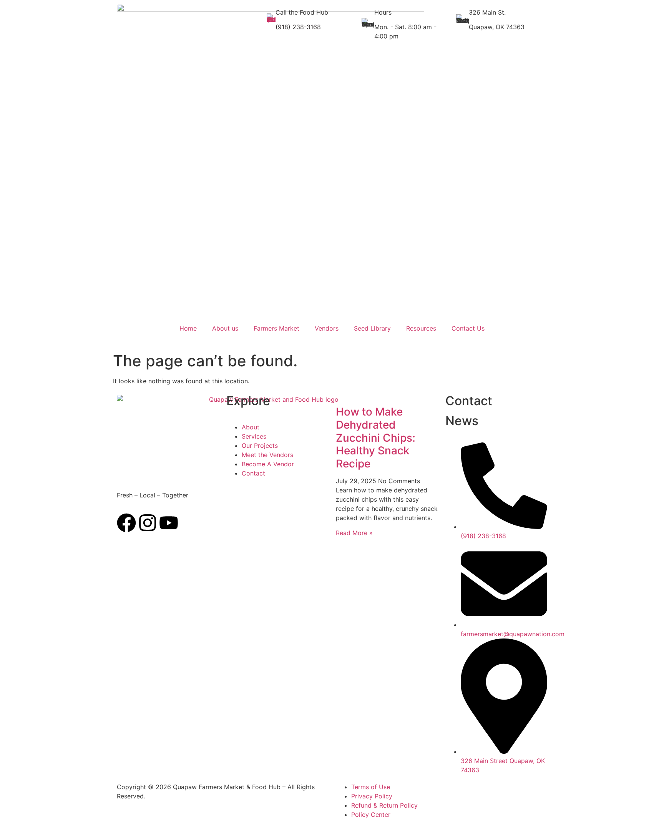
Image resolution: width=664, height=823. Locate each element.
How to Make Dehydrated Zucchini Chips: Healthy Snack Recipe (375, 437)
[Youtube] (168, 522)
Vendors (327, 328)
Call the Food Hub (302, 12)
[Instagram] (147, 522)
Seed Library (372, 328)
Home (188, 328)
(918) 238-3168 (298, 27)
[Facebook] (126, 522)
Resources (421, 328)
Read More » (354, 533)
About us (225, 328)
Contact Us (468, 328)
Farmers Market (276, 328)
